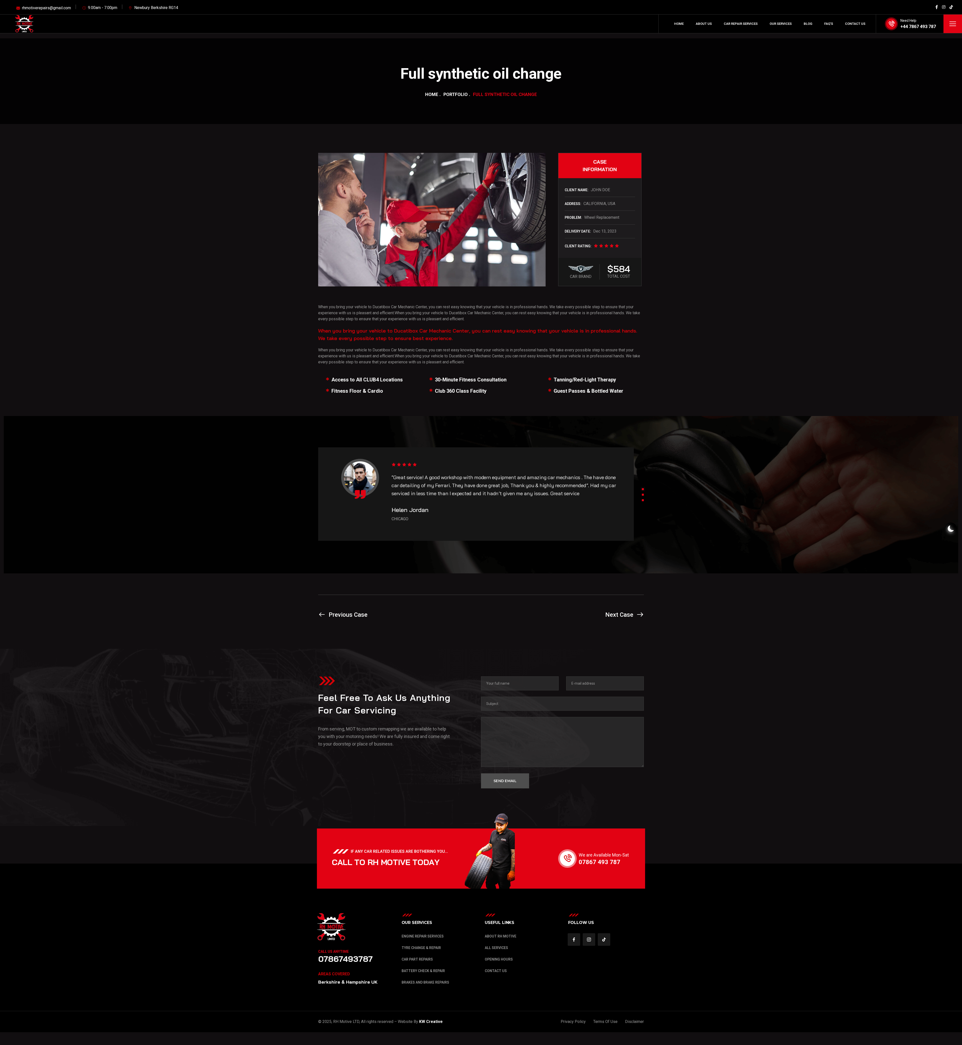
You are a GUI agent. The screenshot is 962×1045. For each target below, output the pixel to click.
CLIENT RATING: (578, 246)
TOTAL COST (618, 276)
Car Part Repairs (417, 959)
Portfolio (455, 94)
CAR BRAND (580, 276)
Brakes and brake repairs (425, 982)
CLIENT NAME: (576, 190)
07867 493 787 (599, 862)
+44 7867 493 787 (918, 26)
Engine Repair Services (423, 936)
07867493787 (345, 959)
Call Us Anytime (333, 952)
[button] (643, 489)
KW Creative (431, 1021)
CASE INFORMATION (600, 165)
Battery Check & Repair (423, 971)
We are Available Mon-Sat (604, 855)
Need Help (908, 21)
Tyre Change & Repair (421, 948)
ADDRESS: (573, 204)
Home (431, 94)
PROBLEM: (573, 218)
